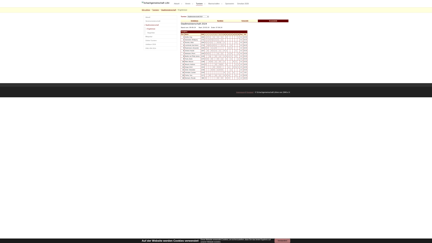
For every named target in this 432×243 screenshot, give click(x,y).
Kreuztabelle (273, 20)
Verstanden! (282, 241)
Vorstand (249, 92)
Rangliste (220, 20)
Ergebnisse (194, 20)
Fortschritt (245, 20)
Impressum (240, 92)
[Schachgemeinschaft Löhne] (155, 3)
